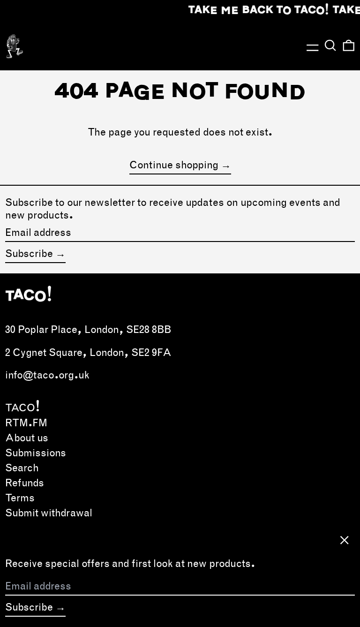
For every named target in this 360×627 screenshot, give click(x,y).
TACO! (22, 407)
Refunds (24, 482)
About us (26, 437)
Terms (20, 497)
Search (22, 467)
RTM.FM (26, 422)
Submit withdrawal (48, 512)
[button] (330, 45)
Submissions (35, 452)
